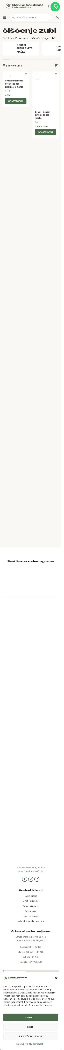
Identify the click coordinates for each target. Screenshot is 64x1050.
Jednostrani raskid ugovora (31, 921)
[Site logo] (24, 5)
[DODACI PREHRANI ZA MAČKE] (20, 49)
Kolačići (20, 1043)
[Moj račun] (57, 17)
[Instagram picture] (12, 578)
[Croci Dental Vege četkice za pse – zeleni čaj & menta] (16, 74)
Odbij (30, 1027)
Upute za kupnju (31, 916)
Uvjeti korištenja (31, 900)
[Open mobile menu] (4, 17)
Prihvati (31, 1017)
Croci (7, 90)
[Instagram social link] (30, 879)
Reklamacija (31, 911)
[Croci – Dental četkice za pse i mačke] (45, 90)
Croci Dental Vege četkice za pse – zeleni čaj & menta (14, 84)
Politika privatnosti (34, 1043)
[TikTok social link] (36, 879)
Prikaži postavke (31, 1036)
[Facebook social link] (49, 6)
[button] (56, 978)
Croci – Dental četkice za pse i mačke (42, 115)
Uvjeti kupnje (31, 895)
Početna (7, 38)
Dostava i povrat (31, 906)
